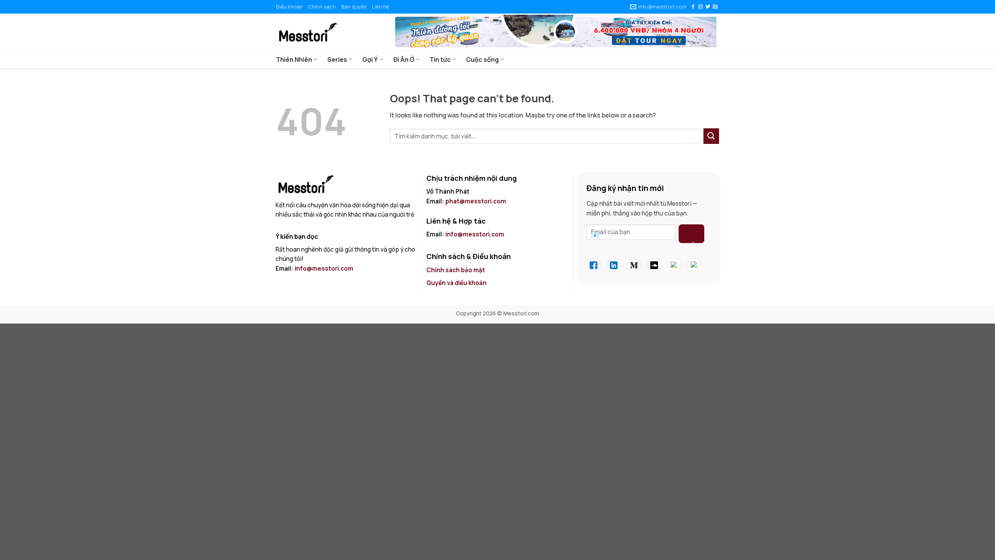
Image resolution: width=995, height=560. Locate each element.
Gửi (691, 242)
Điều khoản (289, 6)
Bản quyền (354, 6)
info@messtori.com (324, 268)
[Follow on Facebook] (693, 7)
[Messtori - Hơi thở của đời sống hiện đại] (328, 32)
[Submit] (711, 136)
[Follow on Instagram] (700, 7)
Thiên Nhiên (294, 59)
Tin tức (440, 59)
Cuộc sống (482, 59)
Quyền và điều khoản (457, 283)
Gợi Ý (370, 59)
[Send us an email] (715, 7)
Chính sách (322, 6)
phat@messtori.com (475, 201)
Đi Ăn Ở (403, 59)
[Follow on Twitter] (707, 7)
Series (337, 59)
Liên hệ (380, 6)
